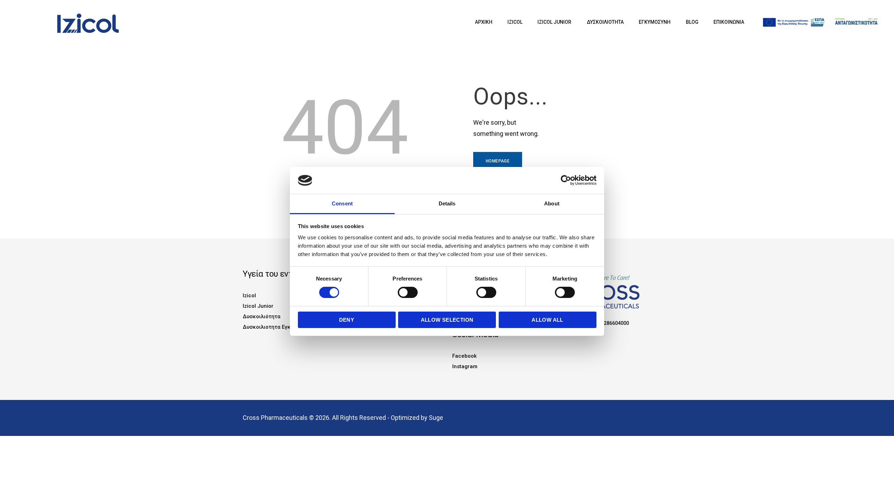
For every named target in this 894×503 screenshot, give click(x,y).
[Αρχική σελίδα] (74, 17)
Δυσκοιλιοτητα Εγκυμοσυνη (277, 327)
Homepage (498, 161)
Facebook (464, 356)
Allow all (547, 320)
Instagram (464, 366)
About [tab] (551, 203)
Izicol (249, 295)
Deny (346, 320)
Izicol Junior (258, 306)
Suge (436, 417)
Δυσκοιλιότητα (261, 316)
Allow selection (447, 320)
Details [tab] (447, 203)
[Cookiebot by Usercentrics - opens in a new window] (565, 180)
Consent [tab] (342, 203)
